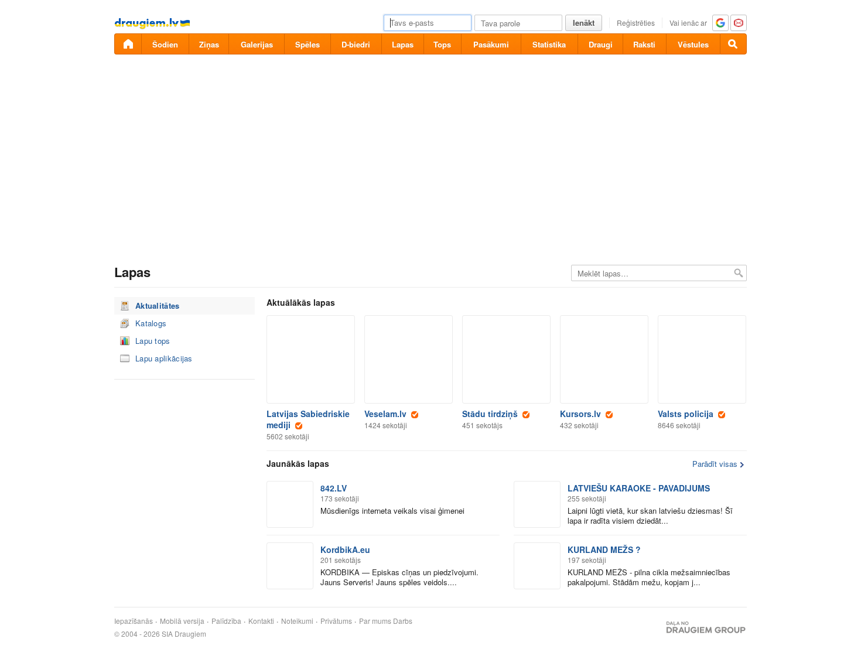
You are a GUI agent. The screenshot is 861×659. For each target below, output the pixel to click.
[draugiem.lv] (127, 43)
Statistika (549, 44)
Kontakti (261, 621)
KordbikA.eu (347, 549)
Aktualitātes (157, 305)
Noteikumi (297, 621)
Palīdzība (226, 621)
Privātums (336, 621)
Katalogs (150, 323)
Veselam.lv (387, 413)
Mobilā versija (182, 621)
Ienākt (583, 22)
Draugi (601, 44)
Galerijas (257, 44)
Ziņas (209, 44)
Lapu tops (152, 340)
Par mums (375, 621)
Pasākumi (491, 44)
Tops (442, 44)
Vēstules (693, 44)
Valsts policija (688, 413)
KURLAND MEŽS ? (606, 549)
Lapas (403, 44)
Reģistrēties (636, 23)
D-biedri (355, 44)
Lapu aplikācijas (164, 358)
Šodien (165, 44)
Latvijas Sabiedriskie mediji (308, 419)
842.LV (335, 488)
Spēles (307, 44)
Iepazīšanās (133, 621)
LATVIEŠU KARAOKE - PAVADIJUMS (641, 488)
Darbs (402, 621)
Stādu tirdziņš (492, 413)
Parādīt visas (714, 463)
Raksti (644, 44)
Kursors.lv (583, 413)
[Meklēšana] (733, 43)
